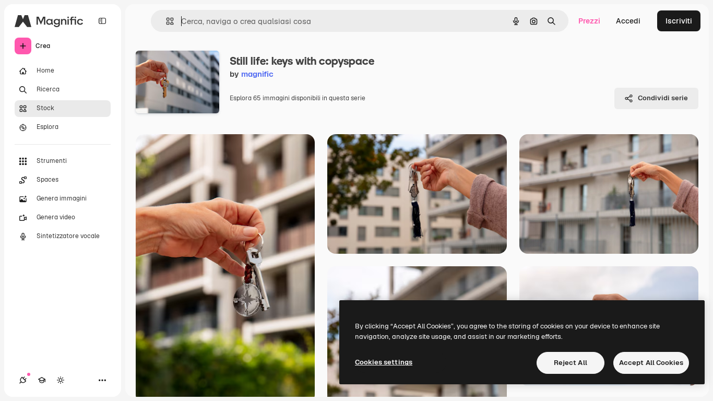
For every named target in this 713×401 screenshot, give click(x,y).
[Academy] (41, 380)
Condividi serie (663, 97)
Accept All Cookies (651, 362)
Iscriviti (679, 21)
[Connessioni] (23, 380)
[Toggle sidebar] (102, 21)
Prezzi (589, 21)
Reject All (570, 362)
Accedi (628, 21)
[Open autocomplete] (165, 21)
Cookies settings (383, 362)
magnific (257, 74)
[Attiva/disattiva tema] (60, 380)
